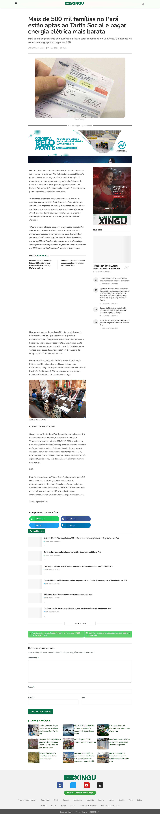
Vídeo (72, 805)
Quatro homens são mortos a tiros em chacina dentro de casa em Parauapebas (115, 279)
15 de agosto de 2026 (52, 541)
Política (43, 805)
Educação (90, 800)
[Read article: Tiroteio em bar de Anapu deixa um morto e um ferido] (112, 249)
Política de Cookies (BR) (110, 805)
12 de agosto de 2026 (52, 555)
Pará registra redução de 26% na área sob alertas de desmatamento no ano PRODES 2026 (78, 566)
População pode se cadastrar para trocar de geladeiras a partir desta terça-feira (119, 742)
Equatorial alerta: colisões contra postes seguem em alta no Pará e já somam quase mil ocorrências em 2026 (85, 580)
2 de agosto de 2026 (52, 597)
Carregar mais (80, 623)
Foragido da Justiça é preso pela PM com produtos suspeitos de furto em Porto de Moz (115, 322)
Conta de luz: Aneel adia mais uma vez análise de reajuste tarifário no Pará (73, 263)
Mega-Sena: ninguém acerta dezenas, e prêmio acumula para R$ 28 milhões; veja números (56, 634)
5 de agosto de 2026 (52, 583)
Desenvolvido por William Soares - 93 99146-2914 (80, 812)
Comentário (33, 657)
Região (53, 805)
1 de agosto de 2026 (52, 612)
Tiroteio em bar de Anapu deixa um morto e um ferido (106, 267)
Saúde (63, 805)
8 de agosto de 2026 (52, 569)
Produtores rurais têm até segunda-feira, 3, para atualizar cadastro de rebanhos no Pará (77, 608)
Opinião (121, 800)
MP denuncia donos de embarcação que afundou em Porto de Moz (119, 728)
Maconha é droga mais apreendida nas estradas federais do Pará (48, 756)
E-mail (31, 697)
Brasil (56, 800)
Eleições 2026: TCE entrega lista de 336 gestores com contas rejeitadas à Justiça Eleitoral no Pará (40, 264)
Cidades (66, 800)
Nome (31, 687)
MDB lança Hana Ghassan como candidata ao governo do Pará (68, 594)
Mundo (111, 800)
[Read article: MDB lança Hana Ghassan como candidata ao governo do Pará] (35, 598)
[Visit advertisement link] (57, 300)
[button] (16, 3)
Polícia (139, 800)
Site (83, 697)
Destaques (78, 800)
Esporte (101, 800)
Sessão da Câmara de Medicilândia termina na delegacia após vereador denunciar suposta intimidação (113, 310)
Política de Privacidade (88, 805)
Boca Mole (45, 800)
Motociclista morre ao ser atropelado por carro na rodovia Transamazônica (107, 634)
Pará (131, 800)
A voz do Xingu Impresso (27, 800)
